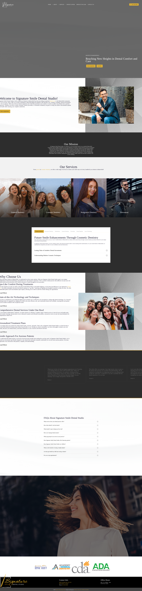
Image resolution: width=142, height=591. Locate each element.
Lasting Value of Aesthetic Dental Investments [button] (48, 250)
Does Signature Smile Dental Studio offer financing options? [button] (57, 440)
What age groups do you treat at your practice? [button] (54, 436)
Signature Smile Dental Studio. (60, 589)
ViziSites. (75, 589)
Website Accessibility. (85, 589)
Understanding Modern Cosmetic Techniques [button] (47, 255)
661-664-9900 (65, 584)
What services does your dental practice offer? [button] (54, 421)
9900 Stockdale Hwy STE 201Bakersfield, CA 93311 (65, 583)
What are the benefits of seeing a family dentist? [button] (54, 447)
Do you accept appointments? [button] (50, 455)
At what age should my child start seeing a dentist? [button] (55, 451)
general (38, 169)
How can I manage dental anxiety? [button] (51, 432)
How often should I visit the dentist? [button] (52, 425)
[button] (91, 66)
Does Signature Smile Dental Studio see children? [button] (55, 444)
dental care (52, 101)
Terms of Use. (79, 589)
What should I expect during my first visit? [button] (53, 429)
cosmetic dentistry (45, 169)
